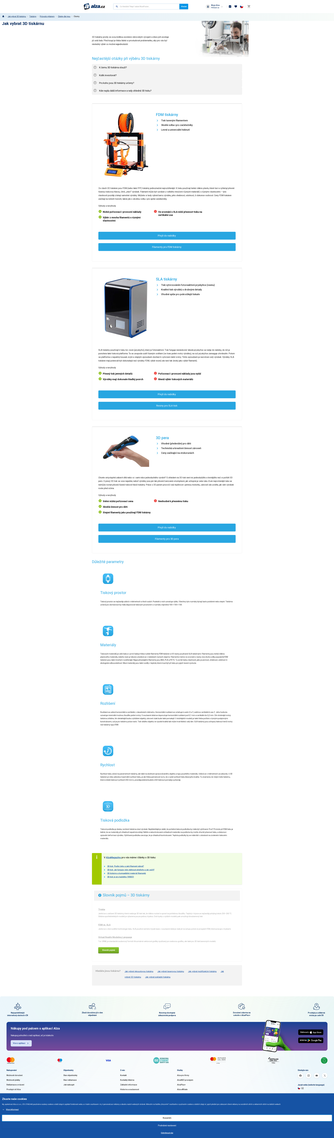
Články (76, 16)
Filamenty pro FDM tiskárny (167, 247)
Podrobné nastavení (167, 1125)
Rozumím (167, 1118)
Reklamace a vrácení (15, 1085)
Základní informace (128, 1085)
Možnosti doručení (15, 1075)
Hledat (184, 6)
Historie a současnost (129, 1089)
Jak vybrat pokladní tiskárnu (157, 977)
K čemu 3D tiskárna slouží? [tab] (113, 67)
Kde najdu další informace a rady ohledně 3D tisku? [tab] (125, 90)
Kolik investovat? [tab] (108, 75)
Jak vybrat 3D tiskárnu (17, 16)
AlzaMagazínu (113, 857)
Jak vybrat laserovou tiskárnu (170, 971)
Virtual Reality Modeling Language (115, 937)
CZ (302, 1088)
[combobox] (146, 6)
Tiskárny (32, 16)
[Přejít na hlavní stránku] (94, 6)
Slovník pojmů (108, 950)
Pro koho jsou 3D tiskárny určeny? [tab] (116, 83)
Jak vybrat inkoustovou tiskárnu (139, 971)
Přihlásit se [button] (215, 8)
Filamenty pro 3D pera (167, 538)
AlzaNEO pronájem (185, 1080)
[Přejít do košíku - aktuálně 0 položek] (248, 6)
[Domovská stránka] (3, 16)
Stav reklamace (70, 1080)
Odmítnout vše (167, 1133)
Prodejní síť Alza (14, 1089)
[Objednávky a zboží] (230, 6)
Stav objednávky (70, 1075)
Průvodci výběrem (47, 16)
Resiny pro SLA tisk (166, 405)
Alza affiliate (182, 1089)
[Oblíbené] (235, 6)
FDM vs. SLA (104, 924)
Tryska (101, 909)
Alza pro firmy (183, 1075)
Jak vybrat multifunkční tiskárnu (202, 971)
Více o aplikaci (19, 1043)
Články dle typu (64, 16)
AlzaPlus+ (181, 1085)
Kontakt (123, 1075)
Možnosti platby (13, 1080)
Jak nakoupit (68, 1085)
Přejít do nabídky (167, 235)
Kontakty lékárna (127, 1080)
